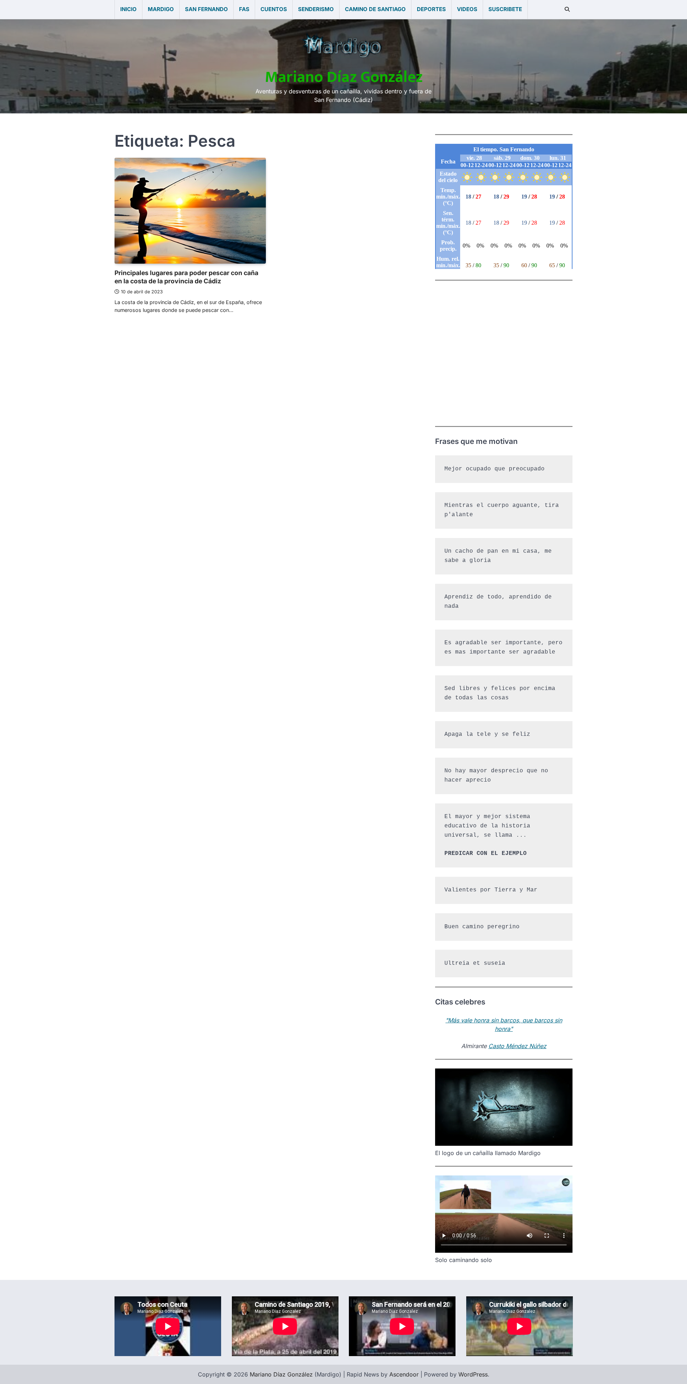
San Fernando (206, 9)
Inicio (128, 9)
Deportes (431, 9)
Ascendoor (404, 1374)
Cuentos (273, 9)
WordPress (473, 1374)
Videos (467, 9)
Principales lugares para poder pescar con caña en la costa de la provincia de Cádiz (186, 277)
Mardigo (161, 9)
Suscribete (505, 9)
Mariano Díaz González (344, 77)
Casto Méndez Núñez (517, 1046)
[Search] (567, 9)
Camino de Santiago (375, 9)
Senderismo (316, 9)
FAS (244, 9)
